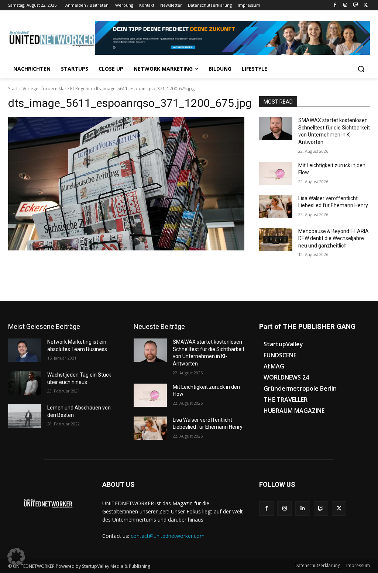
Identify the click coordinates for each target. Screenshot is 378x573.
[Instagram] (345, 5)
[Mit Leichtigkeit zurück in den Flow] (275, 173)
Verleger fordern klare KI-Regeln (56, 88)
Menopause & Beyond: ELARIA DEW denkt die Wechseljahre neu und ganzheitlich (333, 238)
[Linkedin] (302, 508)
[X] (365, 5)
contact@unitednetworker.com (168, 535)
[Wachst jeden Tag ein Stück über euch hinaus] (24, 383)
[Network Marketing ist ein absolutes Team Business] (24, 350)
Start (13, 88)
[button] (361, 69)
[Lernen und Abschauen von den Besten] (24, 416)
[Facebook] (335, 5)
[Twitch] (355, 5)
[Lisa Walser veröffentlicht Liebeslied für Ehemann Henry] (275, 206)
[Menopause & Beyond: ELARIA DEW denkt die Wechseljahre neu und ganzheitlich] (275, 239)
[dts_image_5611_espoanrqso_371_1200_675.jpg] (126, 183)
